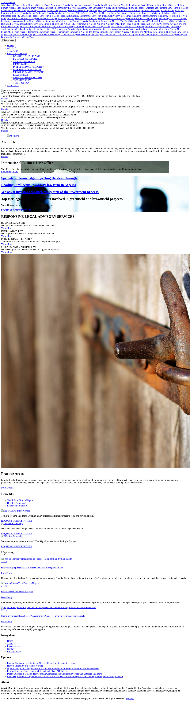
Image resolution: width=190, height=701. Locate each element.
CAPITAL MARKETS (24, 61)
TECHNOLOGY (21, 83)
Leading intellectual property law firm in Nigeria (38, 185)
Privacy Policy (14, 651)
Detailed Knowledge (17, 503)
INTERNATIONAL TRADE (27, 69)
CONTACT (13, 85)
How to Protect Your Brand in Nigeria (17, 592)
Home (10, 641)
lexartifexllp (6, 573)
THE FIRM (12, 50)
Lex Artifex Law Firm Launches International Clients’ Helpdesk (37, 671)
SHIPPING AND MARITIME (27, 77)
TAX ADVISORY (22, 80)
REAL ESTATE (20, 75)
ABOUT (11, 48)
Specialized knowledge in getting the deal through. (39, 178)
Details (4, 98)
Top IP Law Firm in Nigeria (20, 500)
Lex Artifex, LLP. (9, 171)
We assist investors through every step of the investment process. (50, 192)
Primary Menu (8, 40)
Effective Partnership (17, 505)
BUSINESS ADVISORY (25, 59)
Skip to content (8, 2)
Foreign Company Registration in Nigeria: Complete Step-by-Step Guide (32, 567)
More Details (7, 487)
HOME (10, 45)
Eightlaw (130, 698)
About (10, 643)
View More (6, 228)
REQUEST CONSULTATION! (16, 521)
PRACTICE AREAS (17, 53)
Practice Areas (13, 646)
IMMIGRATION (21, 64)
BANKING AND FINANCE (27, 56)
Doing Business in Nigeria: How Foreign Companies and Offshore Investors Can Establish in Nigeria (54, 673)
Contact (10, 649)
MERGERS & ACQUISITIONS (28, 72)
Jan (4, 561)
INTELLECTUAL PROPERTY (28, 67)
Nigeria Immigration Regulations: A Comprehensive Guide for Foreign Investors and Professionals (43, 616)
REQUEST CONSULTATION (16, 210)
